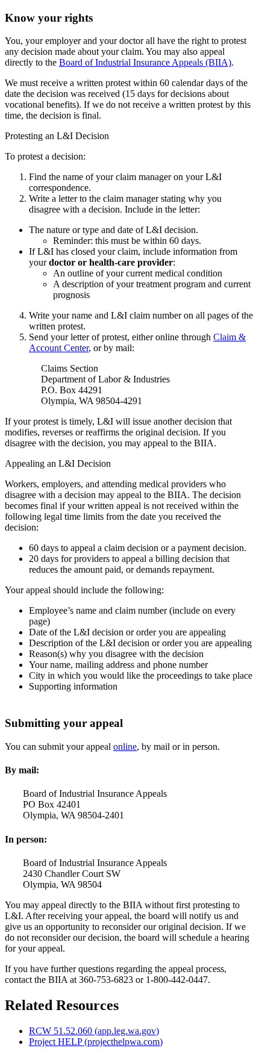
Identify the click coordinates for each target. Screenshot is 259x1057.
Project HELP (96, 1042)
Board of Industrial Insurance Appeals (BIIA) (145, 62)
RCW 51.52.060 (94, 1031)
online (125, 746)
